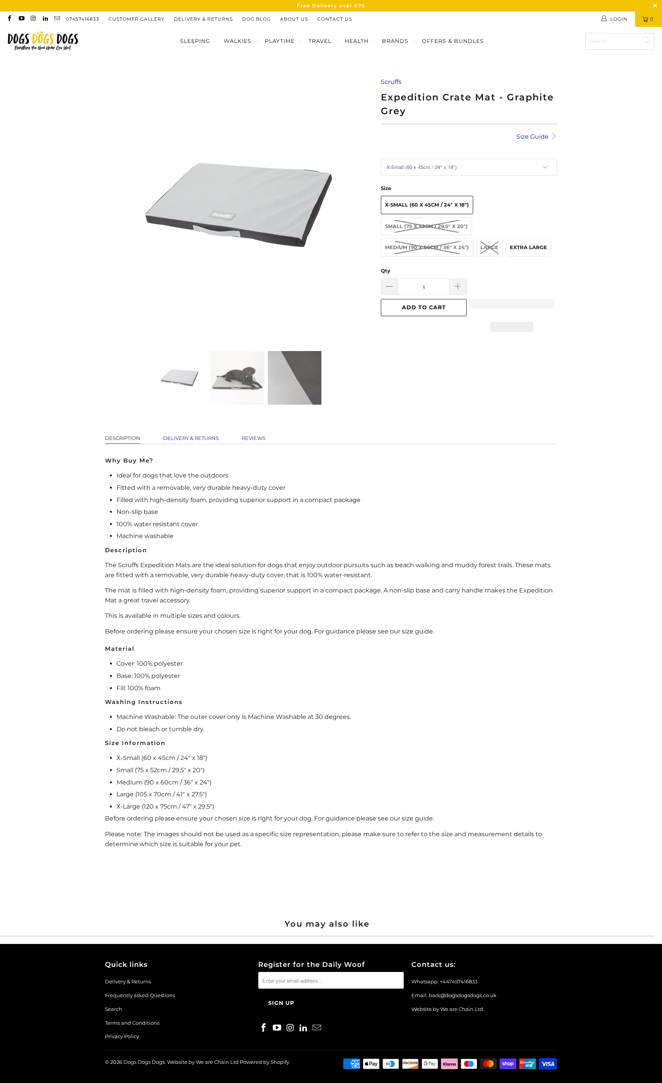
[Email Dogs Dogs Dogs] (57, 19)
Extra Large (528, 247)
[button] (512, 307)
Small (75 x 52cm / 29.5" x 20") (426, 226)
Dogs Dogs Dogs (144, 1062)
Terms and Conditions (132, 1023)
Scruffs (391, 81)
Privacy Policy (122, 1036)
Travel (320, 41)
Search (113, 1009)
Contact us (334, 19)
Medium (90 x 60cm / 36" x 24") (427, 247)
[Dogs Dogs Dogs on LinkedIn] (45, 19)
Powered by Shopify (264, 1062)
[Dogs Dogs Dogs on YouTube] (21, 19)
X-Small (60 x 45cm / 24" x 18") (427, 205)
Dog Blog (256, 19)
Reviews (253, 438)
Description (122, 438)
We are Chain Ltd (461, 1009)
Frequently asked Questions (140, 995)
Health (357, 41)
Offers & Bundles (453, 41)
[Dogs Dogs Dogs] (43, 41)
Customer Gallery (136, 19)
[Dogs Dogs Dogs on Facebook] (9, 19)
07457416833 (82, 19)
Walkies (238, 41)
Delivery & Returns (203, 19)
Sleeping (196, 41)
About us (294, 19)
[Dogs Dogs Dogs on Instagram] (33, 19)
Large (489, 247)
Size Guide (533, 136)
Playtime (281, 41)
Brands (396, 41)
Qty (385, 270)
